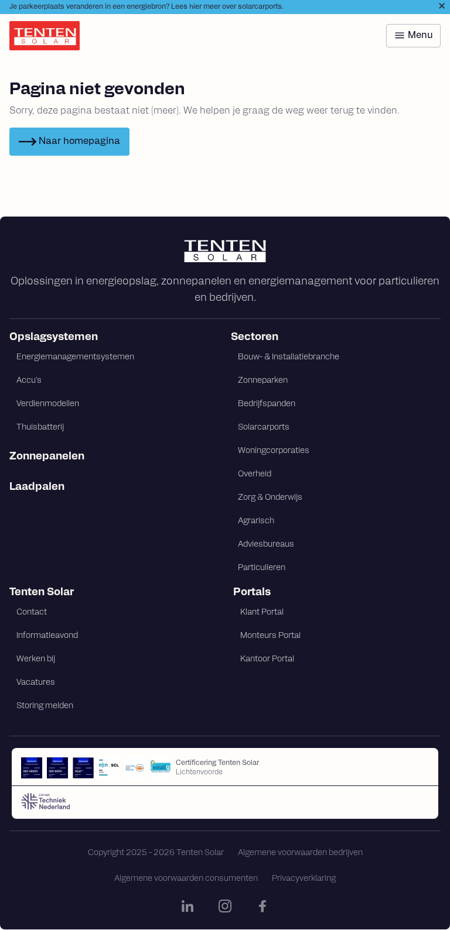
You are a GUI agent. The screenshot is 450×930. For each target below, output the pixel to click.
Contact (31, 612)
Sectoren (254, 337)
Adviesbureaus (266, 544)
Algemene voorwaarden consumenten (186, 878)
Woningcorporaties (273, 451)
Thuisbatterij (40, 427)
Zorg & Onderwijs (270, 497)
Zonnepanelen (46, 457)
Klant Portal (262, 612)
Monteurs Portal (270, 636)
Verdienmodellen (47, 404)
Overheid (254, 474)
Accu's (29, 380)
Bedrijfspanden (266, 404)
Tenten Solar (41, 593)
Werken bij (35, 659)
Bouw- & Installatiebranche (288, 357)
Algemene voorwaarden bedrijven (300, 853)
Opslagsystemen (53, 337)
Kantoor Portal (267, 659)
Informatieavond (47, 636)
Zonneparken (263, 380)
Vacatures (35, 682)
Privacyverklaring (304, 878)
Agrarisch (256, 521)
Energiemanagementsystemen (75, 357)
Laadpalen (36, 487)
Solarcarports (263, 427)
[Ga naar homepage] (225, 251)
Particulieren (261, 568)
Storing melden (44, 706)
